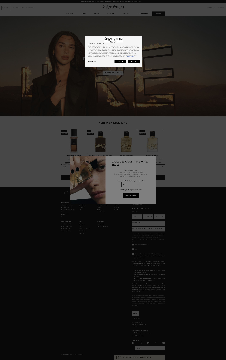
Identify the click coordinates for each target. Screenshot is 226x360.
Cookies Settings (92, 61)
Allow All (133, 61)
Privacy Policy (130, 56)
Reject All (120, 61)
